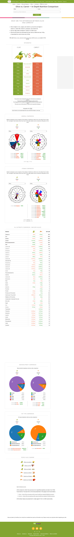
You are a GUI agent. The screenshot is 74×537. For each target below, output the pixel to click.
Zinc (28, 161)
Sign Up (64, 1)
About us (19, 533)
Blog (55, 1)
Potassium (7, 250)
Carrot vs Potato (28, 476)
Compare (36, 4)
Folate (6, 270)
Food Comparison (30, 1)
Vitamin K (7, 248)
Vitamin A (7, 234)
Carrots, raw (37, 37)
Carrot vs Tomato (27, 479)
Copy (31, 108)
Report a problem (53, 533)
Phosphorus (7, 262)
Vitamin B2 (7, 276)
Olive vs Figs (27, 465)
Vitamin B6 (7, 246)
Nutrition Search (15, 1)
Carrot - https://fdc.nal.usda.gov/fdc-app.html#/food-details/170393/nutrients (37, 496)
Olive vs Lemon (28, 462)
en (34, 531)
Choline (7, 307)
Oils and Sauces (25, 4)
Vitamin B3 (7, 258)
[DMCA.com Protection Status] (37, 524)
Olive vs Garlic (27, 469)
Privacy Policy (36, 533)
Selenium (7, 286)
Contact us (24, 533)
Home (14, 4)
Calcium (7, 256)
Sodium (7, 238)
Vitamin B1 (7, 266)
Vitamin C (7, 254)
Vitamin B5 (7, 268)
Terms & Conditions (44, 533)
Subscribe (60, 1)
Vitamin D (28, 219)
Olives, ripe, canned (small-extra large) (23, 37)
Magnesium (7, 278)
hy (39, 531)
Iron (6, 236)
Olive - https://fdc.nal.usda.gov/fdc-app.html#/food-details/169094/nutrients (36, 494)
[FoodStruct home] (10, 2)
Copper (7, 240)
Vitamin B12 (28, 220)
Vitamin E (7, 252)
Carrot (45, 4)
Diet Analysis (22, 1)
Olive (31, 4)
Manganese (7, 264)
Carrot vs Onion (28, 472)
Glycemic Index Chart (39, 1)
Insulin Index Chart (49, 1)
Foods (18, 4)
